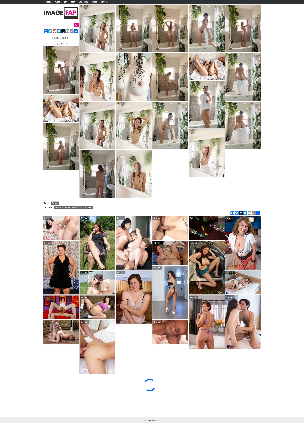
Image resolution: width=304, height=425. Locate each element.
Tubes (57, 2)
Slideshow (61, 43)
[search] (76, 25)
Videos (94, 2)
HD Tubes (105, 2)
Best (73, 2)
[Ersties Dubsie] (97, 28)
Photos (48, 2)
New (65, 2)
